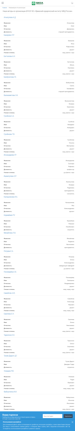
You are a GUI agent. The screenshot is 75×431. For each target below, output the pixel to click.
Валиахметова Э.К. (11, 95)
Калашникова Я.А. (11, 196)
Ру (72, 3)
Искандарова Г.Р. (10, 155)
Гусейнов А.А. (9, 116)
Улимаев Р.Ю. (9, 371)
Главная (4, 7)
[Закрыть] (72, 422)
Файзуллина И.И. (10, 391)
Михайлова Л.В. (10, 232)
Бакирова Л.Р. (9, 35)
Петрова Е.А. (8, 251)
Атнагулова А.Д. (10, 17)
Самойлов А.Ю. (9, 293)
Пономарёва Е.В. (10, 271)
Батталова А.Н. (9, 56)
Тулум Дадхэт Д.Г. (10, 355)
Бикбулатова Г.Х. (10, 77)
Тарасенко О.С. (9, 335)
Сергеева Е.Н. (9, 313)
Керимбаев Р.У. (9, 215)
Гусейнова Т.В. (9, 134)
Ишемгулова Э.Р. (10, 176)
